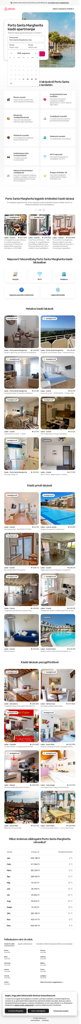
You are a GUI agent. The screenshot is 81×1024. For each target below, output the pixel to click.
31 (11, 83)
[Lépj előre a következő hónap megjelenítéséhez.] (35, 53)
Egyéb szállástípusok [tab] (25, 944)
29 (32, 79)
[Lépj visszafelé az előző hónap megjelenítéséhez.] (11, 53)
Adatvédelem (35, 1020)
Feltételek (45, 1020)
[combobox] (26, 40)
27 (23, 79)
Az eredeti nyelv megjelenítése (58, 3)
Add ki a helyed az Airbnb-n (63, 9)
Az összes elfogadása (15, 1011)
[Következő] (43, 210)
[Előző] (36, 210)
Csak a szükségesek (38, 1011)
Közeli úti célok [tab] (9, 944)
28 (27, 79)
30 (36, 79)
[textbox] (17, 47)
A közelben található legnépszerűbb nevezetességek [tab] (54, 944)
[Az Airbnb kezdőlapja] (9, 9)
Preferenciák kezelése (60, 1011)
